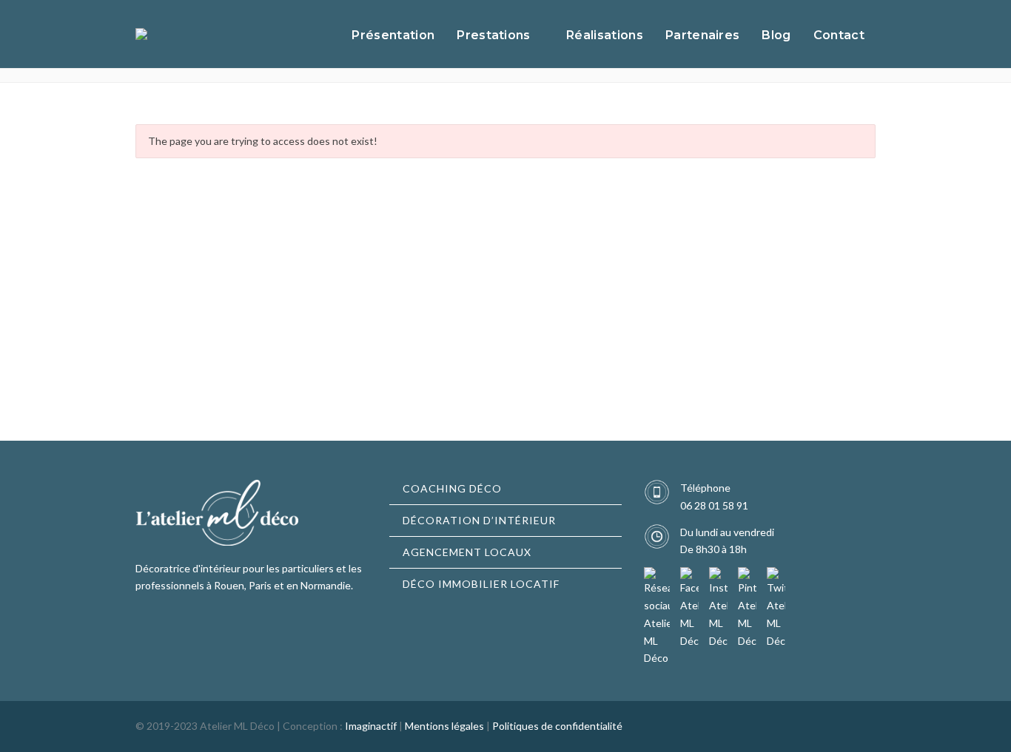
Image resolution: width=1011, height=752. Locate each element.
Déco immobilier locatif (481, 583)
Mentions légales (444, 725)
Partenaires (702, 35)
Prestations (494, 35)
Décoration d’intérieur (479, 520)
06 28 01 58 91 (714, 505)
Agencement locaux (467, 552)
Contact (838, 35)
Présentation (393, 35)
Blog (776, 35)
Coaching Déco (452, 488)
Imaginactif (371, 725)
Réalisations (604, 35)
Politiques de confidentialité (557, 725)
